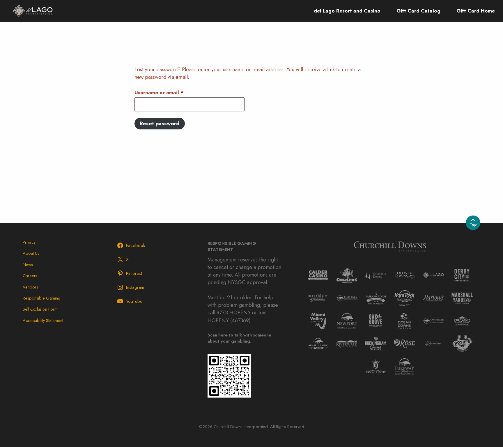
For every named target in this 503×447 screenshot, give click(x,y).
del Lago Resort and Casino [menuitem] (347, 10)
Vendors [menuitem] (30, 287)
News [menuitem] (28, 264)
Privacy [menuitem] (29, 242)
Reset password (160, 123)
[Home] (33, 10)
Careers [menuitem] (30, 276)
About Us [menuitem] (31, 253)
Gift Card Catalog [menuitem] (418, 10)
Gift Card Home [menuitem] (475, 10)
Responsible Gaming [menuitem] (41, 298)
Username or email (169, 92)
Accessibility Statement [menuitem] (43, 320)
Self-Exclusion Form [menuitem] (40, 309)
